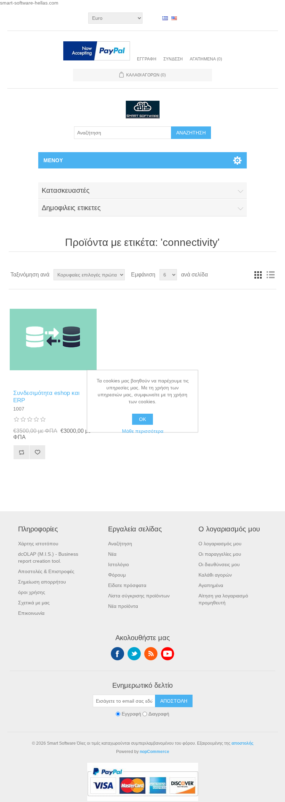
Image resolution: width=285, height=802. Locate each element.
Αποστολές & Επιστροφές (46, 571)
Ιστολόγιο (118, 564)
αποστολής (242, 743)
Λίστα (270, 274)
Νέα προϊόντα (123, 606)
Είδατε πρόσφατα (127, 585)
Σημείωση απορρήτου (42, 582)
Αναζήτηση (120, 543)
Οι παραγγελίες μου (219, 554)
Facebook (117, 653)
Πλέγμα (258, 274)
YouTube (167, 653)
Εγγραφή (146, 59)
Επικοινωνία (31, 613)
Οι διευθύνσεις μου (219, 564)
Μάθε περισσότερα (142, 431)
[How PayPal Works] (96, 51)
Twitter (134, 653)
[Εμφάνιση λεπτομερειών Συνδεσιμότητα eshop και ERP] (53, 339)
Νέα (112, 554)
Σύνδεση (173, 59)
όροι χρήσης (31, 592)
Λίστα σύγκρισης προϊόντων (139, 595)
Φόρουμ (117, 575)
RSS (150, 653)
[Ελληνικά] (165, 18)
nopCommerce (154, 751)
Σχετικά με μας (34, 602)
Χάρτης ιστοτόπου (38, 543)
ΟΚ (142, 419)
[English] (174, 18)
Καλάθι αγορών (215, 575)
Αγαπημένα (210, 585)
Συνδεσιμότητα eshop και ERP (46, 396)
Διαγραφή (158, 714)
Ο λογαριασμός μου (220, 543)
